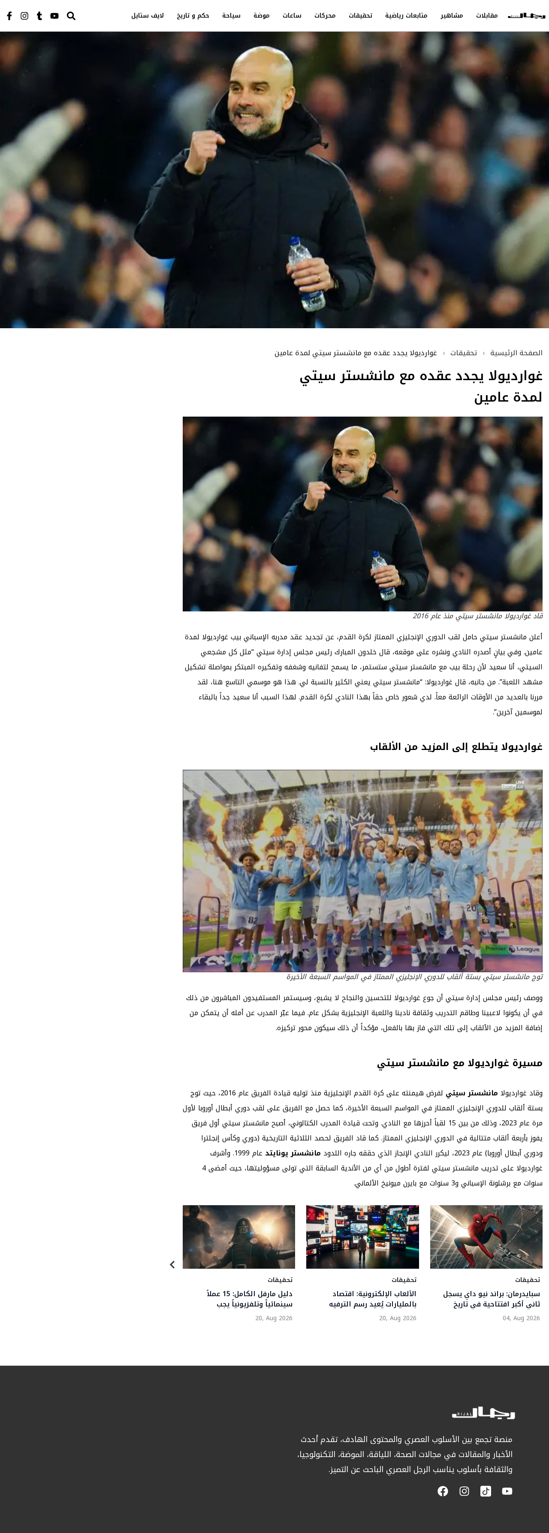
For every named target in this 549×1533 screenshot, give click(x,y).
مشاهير (451, 15)
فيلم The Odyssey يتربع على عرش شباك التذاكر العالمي (370, 1299)
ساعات (292, 15)
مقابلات (487, 15)
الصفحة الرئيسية (516, 353)
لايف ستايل (147, 15)
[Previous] (172, 1266)
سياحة (231, 15)
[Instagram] (24, 16)
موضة (261, 15)
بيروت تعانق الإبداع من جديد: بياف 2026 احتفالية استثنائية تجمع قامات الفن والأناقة (246, 1299)
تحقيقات (360, 15)
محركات (325, 15)
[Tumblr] (39, 16)
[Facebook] (442, 1491)
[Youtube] (54, 16)
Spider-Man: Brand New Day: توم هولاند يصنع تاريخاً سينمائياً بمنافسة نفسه (489, 1299)
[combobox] (88, 15)
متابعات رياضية (406, 15)
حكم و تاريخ (193, 15)
